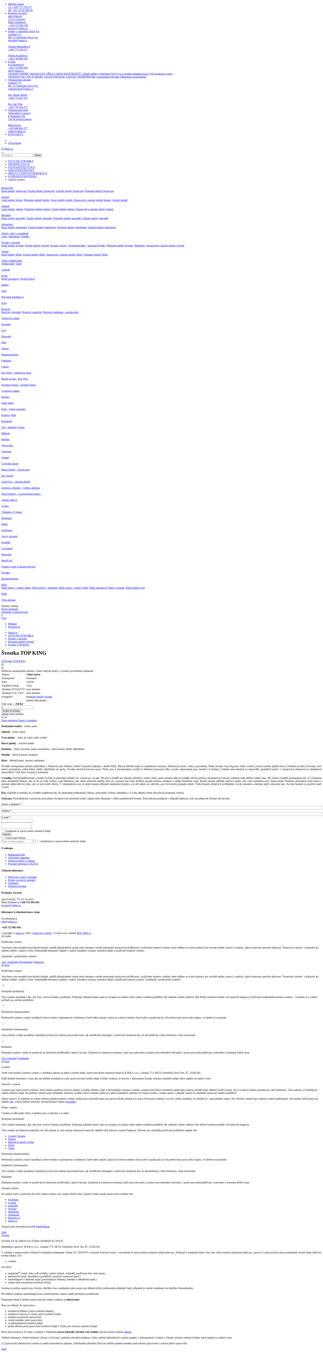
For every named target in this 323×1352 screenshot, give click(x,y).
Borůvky (6, 309)
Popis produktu (9, 720)
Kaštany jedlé (8, 415)
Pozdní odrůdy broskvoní (41, 191)
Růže (4, 584)
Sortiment (13, 883)
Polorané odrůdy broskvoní (99, 191)
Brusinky (6, 324)
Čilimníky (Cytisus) (11, 512)
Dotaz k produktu (27, 720)
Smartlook (13, 1211)
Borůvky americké (32, 312)
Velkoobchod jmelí (20, 121)
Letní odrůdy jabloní (12, 209)
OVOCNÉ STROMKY (21, 161)
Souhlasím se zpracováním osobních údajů (27, 831)
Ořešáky (25, 236)
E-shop (90, 69)
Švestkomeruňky (77, 245)
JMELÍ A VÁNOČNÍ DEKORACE (27, 173)
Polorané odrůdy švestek (120, 245)
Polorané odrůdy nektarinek (71, 227)
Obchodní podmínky (19, 857)
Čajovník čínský (10, 463)
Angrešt (5, 269)
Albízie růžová (9, 500)
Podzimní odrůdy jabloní (37, 209)
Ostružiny (6, 360)
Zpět (3, 1232)
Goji (3, 330)
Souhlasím (23, 1058)
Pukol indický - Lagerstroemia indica (21, 494)
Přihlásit (12, 623)
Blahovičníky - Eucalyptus (15, 469)
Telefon (6, 810)
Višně (19, 263)
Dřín (3, 342)
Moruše (5, 439)
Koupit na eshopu (11, 711)
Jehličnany (7, 530)
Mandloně (14, 236)
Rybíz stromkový (10, 278)
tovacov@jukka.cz (11, 905)
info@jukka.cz (9, 921)
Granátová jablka (10, 391)
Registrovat (14, 626)
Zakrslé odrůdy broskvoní (69, 191)
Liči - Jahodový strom (13, 427)
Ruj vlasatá (7, 475)
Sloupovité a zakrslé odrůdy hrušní (92, 200)
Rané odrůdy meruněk (13, 218)
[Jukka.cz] (7, 148)
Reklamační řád (16, 854)
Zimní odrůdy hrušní (62, 200)
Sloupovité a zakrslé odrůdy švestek (165, 245)
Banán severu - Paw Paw (14, 378)
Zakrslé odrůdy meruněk (95, 218)
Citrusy (5, 366)
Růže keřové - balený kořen (16, 587)
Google (12, 1202)
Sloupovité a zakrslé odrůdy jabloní (94, 209)
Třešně (5, 251)
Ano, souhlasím (9, 962)
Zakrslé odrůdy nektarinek (102, 227)
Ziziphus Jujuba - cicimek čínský (18, 384)
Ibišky (4, 524)
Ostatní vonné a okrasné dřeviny (18, 566)
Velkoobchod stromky (23, 93)
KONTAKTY (15, 134)
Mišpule (5, 433)
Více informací (9, 1058)
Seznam (12, 1208)
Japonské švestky (96, 245)
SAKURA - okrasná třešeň (15, 481)
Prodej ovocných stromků (21, 880)
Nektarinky (7, 224)
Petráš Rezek (43, 1226)
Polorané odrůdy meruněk (67, 218)
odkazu (127, 1331)
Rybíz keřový (28, 278)
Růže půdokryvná (135, 587)
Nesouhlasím (25, 962)
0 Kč (4, 618)
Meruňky (6, 215)
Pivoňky (5, 572)
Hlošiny (5, 397)
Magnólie (6, 554)
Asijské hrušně (120, 200)
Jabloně (5, 206)
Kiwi (4, 303)
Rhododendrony (10, 578)
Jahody (5, 348)
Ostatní (5, 457)
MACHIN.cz (84, 933)
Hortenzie (6, 518)
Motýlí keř (6, 560)
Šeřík (4, 593)
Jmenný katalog (16, 179)
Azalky (5, 506)
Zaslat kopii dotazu (15, 837)
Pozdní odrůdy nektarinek (42, 227)
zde (11, 1101)
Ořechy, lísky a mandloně (14, 233)
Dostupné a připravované (14, 612)
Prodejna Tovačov (18, 21)
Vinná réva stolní (10, 318)
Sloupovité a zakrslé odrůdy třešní (64, 254)
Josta (4, 291)
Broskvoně (7, 188)
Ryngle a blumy (58, 245)
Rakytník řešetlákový (12, 297)
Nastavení (38, 962)
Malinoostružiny (10, 354)
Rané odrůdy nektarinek (14, 227)
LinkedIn (13, 1205)
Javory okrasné (9, 536)
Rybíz (4, 275)
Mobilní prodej (20, 7)
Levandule (7, 548)
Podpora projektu (17, 886)
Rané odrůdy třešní (11, 254)
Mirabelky (139, 245)
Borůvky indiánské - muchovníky (61, 312)
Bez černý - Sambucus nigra (16, 372)
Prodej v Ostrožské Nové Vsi (23, 45)
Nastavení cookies (42, 933)
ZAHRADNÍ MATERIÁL (22, 176)
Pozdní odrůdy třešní (34, 254)
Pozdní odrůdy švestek (37, 245)
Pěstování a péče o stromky (22, 877)
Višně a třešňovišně (11, 260)
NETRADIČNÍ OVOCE (21, 167)
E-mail (5, 817)
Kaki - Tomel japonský (13, 409)
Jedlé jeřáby (7, 403)
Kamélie (5, 542)
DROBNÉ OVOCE (19, 164)
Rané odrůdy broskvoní (13, 191)
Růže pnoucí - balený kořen (73, 587)
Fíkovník (6, 336)
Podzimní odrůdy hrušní (36, 200)
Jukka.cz (12, 632)
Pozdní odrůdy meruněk (39, 218)
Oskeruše (6, 451)
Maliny (5, 285)
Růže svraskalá (116, 587)
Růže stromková (98, 587)
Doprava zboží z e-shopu (21, 860)
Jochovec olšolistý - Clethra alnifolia (20, 487)
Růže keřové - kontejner (45, 587)
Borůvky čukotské (11, 312)
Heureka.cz (14, 1217)
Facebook (13, 1199)
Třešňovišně (7, 263)
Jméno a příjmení (11, 804)
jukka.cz (19, 933)
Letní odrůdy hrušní (11, 200)
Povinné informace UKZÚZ (23, 863)
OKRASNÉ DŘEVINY (21, 170)
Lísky (4, 236)
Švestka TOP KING (19, 644)
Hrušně (5, 197)
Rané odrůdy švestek (12, 245)
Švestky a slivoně (10, 242)
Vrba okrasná (8, 600)
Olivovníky (7, 445)
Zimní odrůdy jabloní (63, 209)
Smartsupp (13, 1214)
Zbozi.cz (12, 1220)
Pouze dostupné (9, 609)
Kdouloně (6, 421)
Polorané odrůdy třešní (96, 254)
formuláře (70, 1101)
